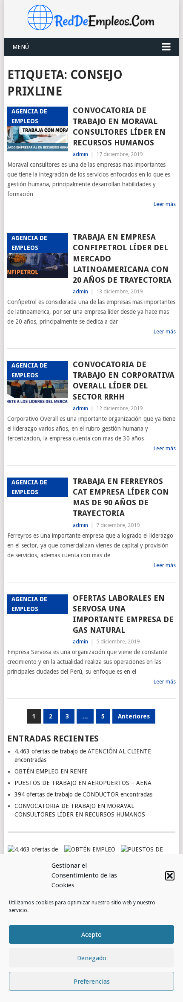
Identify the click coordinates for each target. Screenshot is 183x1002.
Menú (20, 46)
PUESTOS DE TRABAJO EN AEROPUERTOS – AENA (83, 782)
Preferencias (92, 981)
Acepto (91, 934)
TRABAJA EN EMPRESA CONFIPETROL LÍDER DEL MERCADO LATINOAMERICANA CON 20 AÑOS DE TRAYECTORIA (122, 258)
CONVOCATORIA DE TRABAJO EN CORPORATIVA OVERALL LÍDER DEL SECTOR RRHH (123, 380)
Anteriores (134, 716)
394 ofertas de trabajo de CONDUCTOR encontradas (83, 794)
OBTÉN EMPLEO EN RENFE (51, 771)
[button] (170, 876)
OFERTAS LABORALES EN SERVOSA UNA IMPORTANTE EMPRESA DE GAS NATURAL (123, 614)
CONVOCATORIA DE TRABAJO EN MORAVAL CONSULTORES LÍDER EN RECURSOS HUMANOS (119, 126)
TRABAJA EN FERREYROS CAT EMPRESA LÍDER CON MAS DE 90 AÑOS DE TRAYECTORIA (121, 497)
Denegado (91, 958)
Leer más (165, 204)
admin (80, 154)
